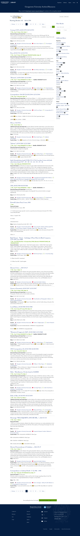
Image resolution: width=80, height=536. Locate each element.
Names (74, 2)
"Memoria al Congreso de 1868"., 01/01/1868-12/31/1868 (26, 332)
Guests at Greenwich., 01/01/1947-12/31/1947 (23, 289)
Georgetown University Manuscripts (24, 43)
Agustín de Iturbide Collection (40, 282)
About (28, 522)
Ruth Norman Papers (38, 253)
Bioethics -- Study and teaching (62, 73)
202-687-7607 (57, 519)
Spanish (58, 93)
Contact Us (14, 511)
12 (35, 24)
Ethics (57, 78)
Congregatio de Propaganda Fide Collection (43, 177)
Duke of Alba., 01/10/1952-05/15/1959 (21, 396)
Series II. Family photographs (16, 300)
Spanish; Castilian (60, 91)
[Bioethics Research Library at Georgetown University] (47, 507)
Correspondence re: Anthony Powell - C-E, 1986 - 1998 (25, 471)
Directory (13, 514)
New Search (61, 16)
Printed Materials (49, 88)
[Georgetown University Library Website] (8, 2)
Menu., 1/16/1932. (15, 123)
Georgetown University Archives (62, 53)
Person (57, 66)
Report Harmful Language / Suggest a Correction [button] (48, 500)
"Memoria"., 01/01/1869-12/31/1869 (20, 78)
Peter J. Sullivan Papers (38, 88)
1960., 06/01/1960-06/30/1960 (19, 186)
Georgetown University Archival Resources (40, 7)
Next (43, 24)
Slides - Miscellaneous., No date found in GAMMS (24, 372)
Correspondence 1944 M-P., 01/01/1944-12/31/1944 (25, 95)
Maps (13, 519)
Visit (12, 516)
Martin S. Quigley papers (39, 322)
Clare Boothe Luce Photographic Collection (42, 299)
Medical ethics (59, 76)
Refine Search (66, 16)
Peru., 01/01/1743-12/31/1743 (19, 53)
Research (28, 514)
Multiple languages (60, 96)
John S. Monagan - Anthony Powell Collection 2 (43, 482)
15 (40, 24)
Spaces (28, 519)
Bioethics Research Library (61, 109)
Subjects (69, 2)
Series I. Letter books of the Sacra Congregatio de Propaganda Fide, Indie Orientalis (27, 179)
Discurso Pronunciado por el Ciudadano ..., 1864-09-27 (25, 447)
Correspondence (48, 409)
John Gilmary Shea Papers (39, 69)
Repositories (59, 2)
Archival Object (59, 62)
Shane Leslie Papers (38, 409)
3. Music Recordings (49, 253)
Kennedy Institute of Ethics (61, 103)
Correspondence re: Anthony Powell (19, 484)
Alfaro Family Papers (38, 137)
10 (30, 24)
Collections (65, 2)
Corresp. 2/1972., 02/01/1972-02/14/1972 (22, 30)
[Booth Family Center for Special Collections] (35, 507)
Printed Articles (49, 197)
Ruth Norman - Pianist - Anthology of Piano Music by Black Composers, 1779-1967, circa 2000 (30, 239)
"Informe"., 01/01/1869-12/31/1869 (20, 144)
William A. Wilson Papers (39, 364)
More (58, 84)
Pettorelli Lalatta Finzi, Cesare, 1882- (20, 203)
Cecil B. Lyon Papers (38, 110)
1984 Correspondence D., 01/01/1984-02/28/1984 (24, 349)
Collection (58, 64)
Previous (13, 24)
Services (28, 511)
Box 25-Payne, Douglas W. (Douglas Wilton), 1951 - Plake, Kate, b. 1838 (31, 228)
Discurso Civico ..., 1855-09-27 (19, 268)
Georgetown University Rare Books (24, 226)
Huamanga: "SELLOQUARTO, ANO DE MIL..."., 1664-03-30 (28, 418)
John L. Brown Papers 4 (38, 43)
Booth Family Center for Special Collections (34, 11)
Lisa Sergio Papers (37, 387)
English (57, 89)
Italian (57, 94)
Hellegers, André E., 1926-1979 (62, 105)
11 (33, 24)
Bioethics (58, 71)
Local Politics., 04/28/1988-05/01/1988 (21, 307)
